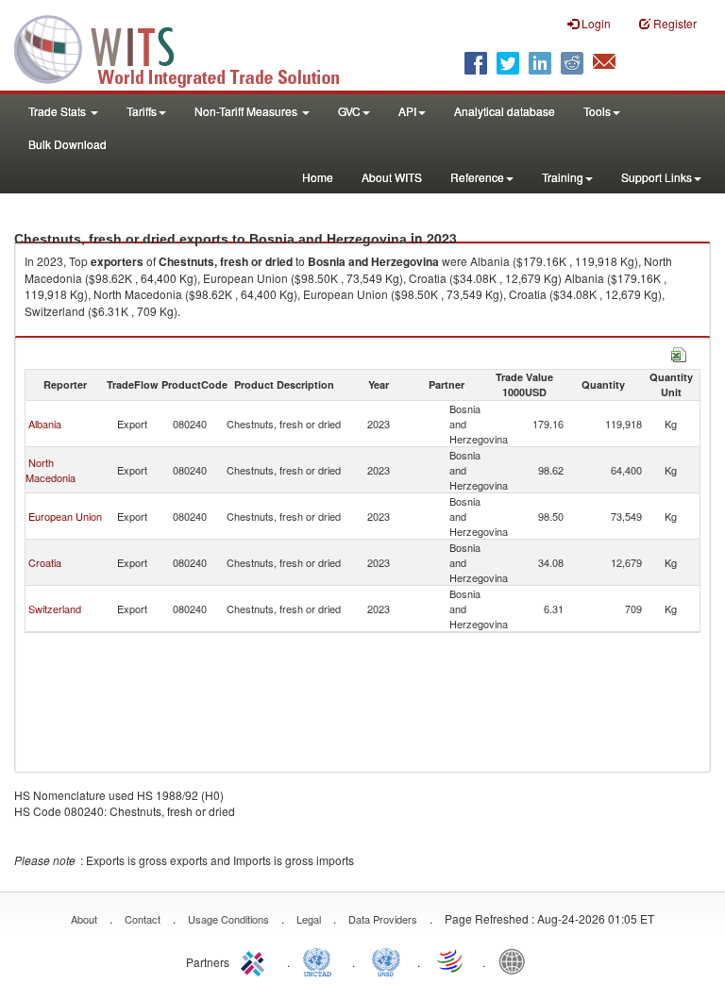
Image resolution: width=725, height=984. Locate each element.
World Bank (516, 960)
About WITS (392, 177)
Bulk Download (67, 144)
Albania (44, 423)
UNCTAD (321, 960)
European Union (65, 516)
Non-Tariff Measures (247, 111)
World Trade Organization (451, 960)
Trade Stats (58, 111)
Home (317, 177)
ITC (256, 960)
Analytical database (504, 111)
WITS (189, 47)
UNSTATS (386, 960)
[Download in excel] (678, 352)
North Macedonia (50, 470)
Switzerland (54, 608)
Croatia (44, 562)
